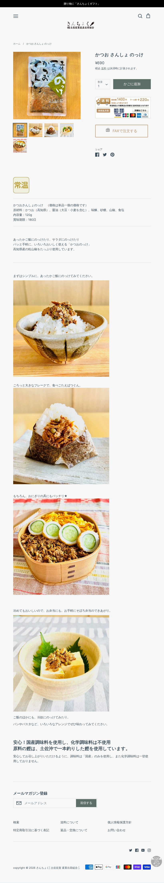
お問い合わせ (117, 830)
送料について (69, 822)
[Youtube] (141, 850)
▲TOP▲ (156, 858)
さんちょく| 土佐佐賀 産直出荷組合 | (57, 867)
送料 (103, 68)
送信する (86, 803)
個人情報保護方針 (120, 822)
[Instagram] (148, 850)
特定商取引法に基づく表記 (31, 830)
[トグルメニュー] (15, 15)
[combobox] (102, 84)
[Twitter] (129, 850)
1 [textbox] (98, 86)
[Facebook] (135, 850)
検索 (16, 822)
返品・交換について (73, 830)
